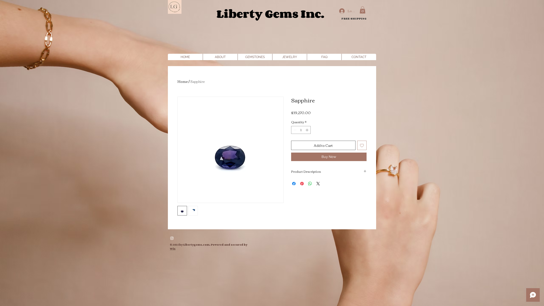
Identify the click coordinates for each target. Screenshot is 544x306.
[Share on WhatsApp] (310, 183)
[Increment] (307, 130)
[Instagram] (172, 238)
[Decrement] (294, 130)
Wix (173, 249)
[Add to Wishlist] (362, 145)
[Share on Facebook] (293, 183)
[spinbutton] (301, 130)
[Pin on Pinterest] (302, 183)
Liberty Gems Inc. (270, 13)
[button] (363, 9)
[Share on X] (318, 183)
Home (182, 81)
